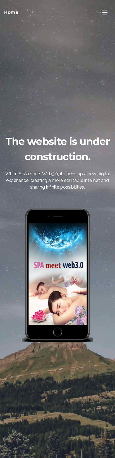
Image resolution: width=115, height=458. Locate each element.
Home (11, 12)
